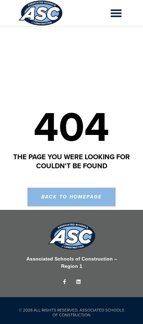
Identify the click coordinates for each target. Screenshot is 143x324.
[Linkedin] (78, 281)
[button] (116, 13)
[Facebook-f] (65, 281)
